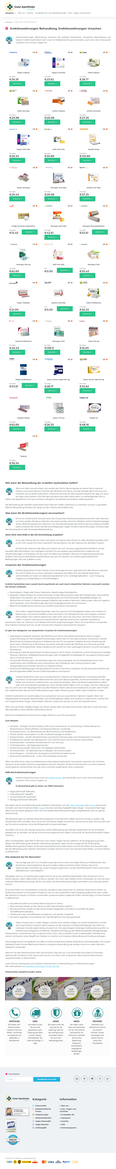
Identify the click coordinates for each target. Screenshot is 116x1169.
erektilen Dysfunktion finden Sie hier (42, 966)
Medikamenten (55, 778)
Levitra (92, 805)
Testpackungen (41, 1115)
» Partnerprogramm (68, 1128)
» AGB (62, 1124)
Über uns (21, 13)
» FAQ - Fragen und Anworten (68, 1110)
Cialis (41, 808)
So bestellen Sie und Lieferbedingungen (50, 13)
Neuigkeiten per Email (46, 1079)
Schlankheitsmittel (43, 1118)
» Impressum (65, 1118)
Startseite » (9, 22)
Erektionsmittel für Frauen (43, 1110)
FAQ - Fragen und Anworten (79, 13)
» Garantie (64, 1121)
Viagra (72, 805)
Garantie (30, 13)
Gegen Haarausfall (43, 1121)
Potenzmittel (40, 1106)
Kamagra (80, 805)
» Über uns (64, 1106)
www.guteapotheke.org (27, 1158)
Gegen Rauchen (42, 1124)
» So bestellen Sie (67, 1115)
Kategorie (9, 13)
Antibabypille (41, 1128)
